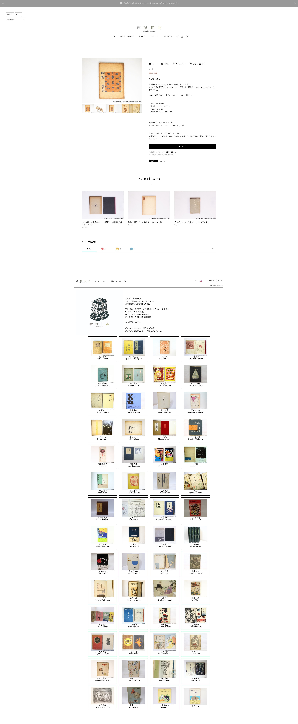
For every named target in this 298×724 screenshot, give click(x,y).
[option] (112, 80)
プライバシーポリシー (101, 281)
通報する (162, 161)
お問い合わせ (167, 36)
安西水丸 (195, 706)
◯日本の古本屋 (149, 328)
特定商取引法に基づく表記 (118, 281)
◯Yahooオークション (133, 328)
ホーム (113, 36)
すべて (89, 249)
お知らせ (142, 36)
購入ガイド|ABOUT (127, 36)
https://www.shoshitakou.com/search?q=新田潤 (166, 125)
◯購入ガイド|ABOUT (155, 331)
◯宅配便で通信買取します (135, 331)
